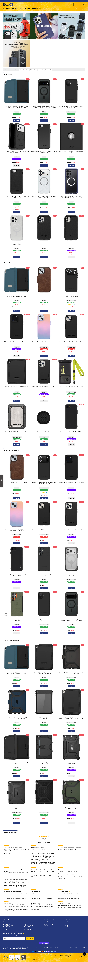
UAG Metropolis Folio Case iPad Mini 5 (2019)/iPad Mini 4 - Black (71, 762)
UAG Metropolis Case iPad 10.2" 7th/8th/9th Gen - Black (16, 807)
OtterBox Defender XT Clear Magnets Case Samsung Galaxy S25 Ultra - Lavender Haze (71, 197)
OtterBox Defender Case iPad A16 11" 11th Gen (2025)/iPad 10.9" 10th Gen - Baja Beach (16, 107)
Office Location (6, 924)
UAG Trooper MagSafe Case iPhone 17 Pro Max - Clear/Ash (71, 574)
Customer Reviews (7, 921)
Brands (4, 923)
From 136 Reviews (44, 842)
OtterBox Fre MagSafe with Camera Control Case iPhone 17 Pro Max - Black (71, 295)
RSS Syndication (27, 929)
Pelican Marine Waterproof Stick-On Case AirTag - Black (44, 432)
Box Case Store (34, 959)
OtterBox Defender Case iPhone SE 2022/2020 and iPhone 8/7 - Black (16, 197)
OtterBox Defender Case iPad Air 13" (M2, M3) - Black (17, 762)
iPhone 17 (41, 69)
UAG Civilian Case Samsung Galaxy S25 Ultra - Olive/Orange (16, 619)
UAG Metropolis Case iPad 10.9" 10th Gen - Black (44, 807)
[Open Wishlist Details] (84, 954)
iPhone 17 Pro (33, 69)
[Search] (72, 4)
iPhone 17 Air (48, 69)
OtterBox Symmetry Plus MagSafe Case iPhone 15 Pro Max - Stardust (16, 243)
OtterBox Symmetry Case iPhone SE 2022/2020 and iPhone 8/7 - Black (44, 152)
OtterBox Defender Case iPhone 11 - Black (71, 243)
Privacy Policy (6, 928)
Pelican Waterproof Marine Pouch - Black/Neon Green (71, 387)
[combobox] (46, 4)
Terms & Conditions (7, 926)
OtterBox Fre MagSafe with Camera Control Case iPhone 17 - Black (71, 107)
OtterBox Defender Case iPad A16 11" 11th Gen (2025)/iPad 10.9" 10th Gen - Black (16, 387)
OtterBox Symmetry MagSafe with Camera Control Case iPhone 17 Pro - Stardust (44, 197)
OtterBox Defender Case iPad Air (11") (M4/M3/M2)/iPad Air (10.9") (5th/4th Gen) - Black (71, 717)
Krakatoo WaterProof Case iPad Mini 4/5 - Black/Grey (44, 717)
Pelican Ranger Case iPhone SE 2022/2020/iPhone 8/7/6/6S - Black (71, 432)
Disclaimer (26, 921)
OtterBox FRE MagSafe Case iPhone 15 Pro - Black (16, 341)
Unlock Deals (30, 938)
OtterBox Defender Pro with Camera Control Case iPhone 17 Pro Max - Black (16, 152)
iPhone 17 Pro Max (24, 69)
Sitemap (5, 929)
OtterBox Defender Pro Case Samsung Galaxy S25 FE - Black (44, 574)
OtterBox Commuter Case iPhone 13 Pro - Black (44, 386)
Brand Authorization (28, 928)
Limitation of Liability (8, 925)
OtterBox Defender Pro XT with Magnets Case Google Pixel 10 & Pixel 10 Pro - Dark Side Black (44, 107)
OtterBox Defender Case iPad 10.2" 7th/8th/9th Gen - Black (71, 152)
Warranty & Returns (28, 926)
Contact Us (16, 165)
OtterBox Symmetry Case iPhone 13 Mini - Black (71, 341)
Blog (25, 924)
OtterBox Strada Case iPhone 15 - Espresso (44, 295)
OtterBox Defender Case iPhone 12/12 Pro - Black (44, 243)
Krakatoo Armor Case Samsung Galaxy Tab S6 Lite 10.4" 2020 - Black (44, 762)
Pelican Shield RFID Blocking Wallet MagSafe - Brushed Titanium (16, 432)
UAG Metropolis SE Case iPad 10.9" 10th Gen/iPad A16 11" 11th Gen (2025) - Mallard (17, 717)
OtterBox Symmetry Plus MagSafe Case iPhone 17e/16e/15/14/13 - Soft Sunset (44, 342)
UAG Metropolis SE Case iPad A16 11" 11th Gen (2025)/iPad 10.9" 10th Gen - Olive (71, 807)
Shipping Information (28, 925)
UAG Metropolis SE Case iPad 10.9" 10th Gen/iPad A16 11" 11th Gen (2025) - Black (71, 672)
